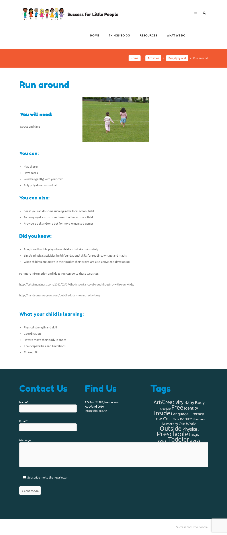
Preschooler (174, 434)
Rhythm (196, 435)
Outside (171, 428)
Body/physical (177, 58)
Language (180, 414)
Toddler (178, 439)
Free (177, 407)
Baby (189, 402)
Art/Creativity (169, 402)
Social (162, 440)
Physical (190, 429)
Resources (148, 35)
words (195, 440)
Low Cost (162, 418)
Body (200, 402)
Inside (162, 413)
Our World (187, 424)
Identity (191, 408)
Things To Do (119, 35)
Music (176, 419)
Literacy (196, 414)
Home (94, 35)
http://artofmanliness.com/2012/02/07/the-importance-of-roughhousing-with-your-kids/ (76, 284)
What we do (176, 35)
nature (186, 418)
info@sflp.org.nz (96, 410)
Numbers (199, 419)
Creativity (165, 408)
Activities (153, 58)
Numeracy (170, 424)
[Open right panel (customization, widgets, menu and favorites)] (195, 13)
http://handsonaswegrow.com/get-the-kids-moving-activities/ (59, 295)
